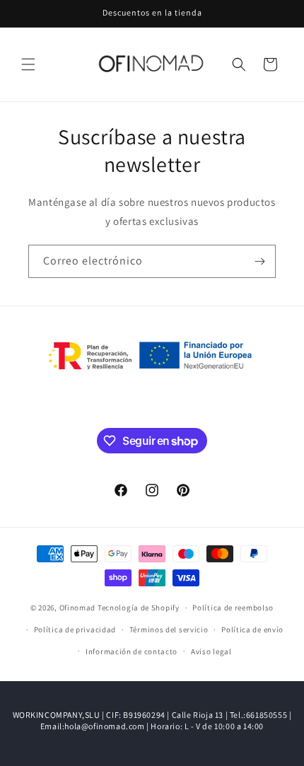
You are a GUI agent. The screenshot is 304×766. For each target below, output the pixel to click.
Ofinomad (77, 608)
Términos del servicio (169, 629)
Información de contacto (131, 651)
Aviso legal (211, 651)
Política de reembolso (233, 608)
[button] (28, 64)
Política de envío (252, 629)
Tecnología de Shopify (139, 608)
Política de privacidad (75, 629)
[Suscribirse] (259, 261)
